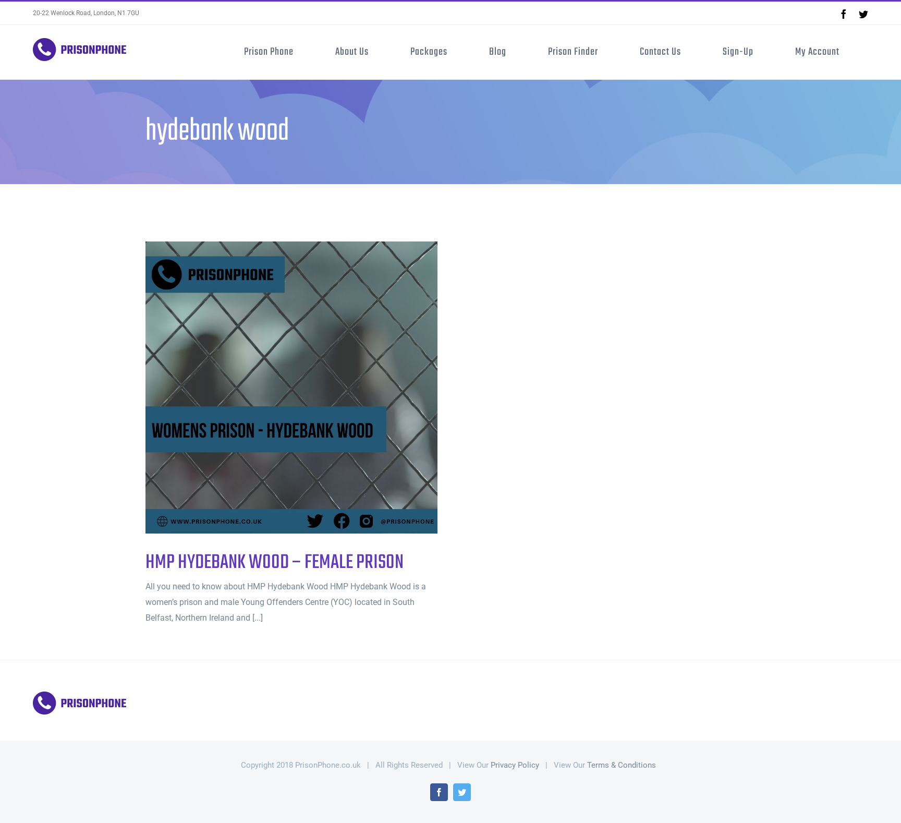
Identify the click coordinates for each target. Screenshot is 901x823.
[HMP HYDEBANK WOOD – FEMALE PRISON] (291, 387)
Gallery (309, 388)
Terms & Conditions (621, 765)
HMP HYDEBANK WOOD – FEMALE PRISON (274, 388)
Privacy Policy (515, 765)
